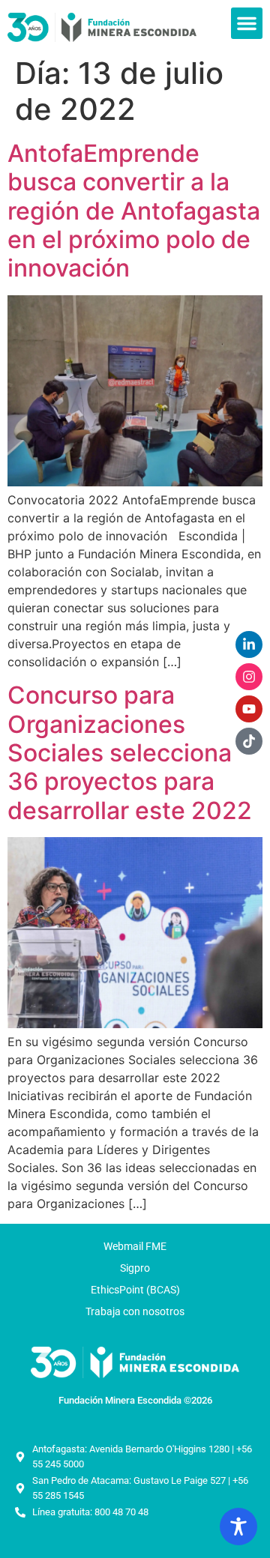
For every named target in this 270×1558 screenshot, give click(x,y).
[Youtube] (249, 708)
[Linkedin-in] (249, 644)
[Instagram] (249, 676)
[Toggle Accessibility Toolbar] (238, 1526)
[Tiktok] (249, 741)
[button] (246, 23)
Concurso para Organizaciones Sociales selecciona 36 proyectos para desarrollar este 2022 (130, 752)
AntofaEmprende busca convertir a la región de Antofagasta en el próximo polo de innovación (134, 211)
